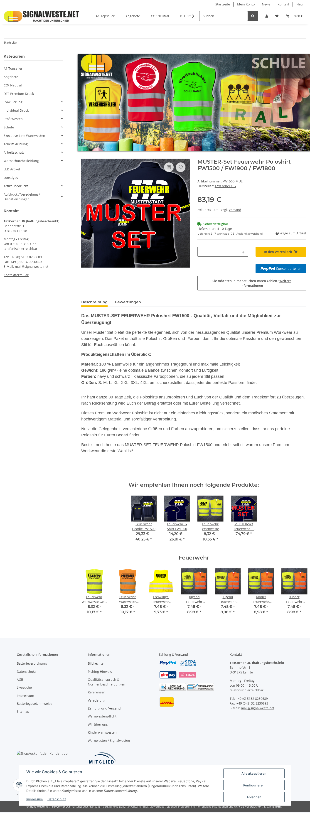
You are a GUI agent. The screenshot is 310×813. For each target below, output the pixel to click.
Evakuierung (13, 102)
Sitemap (23, 711)
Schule (9, 127)
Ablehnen (253, 797)
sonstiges (11, 177)
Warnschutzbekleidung (21, 161)
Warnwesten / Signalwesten (109, 740)
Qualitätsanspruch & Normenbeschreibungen (106, 681)
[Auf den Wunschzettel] (181, 167)
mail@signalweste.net (31, 266)
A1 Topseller (13, 68)
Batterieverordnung (32, 663)
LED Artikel (12, 169)
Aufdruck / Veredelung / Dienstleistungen (22, 196)
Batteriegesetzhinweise (34, 703)
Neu (299, 4)
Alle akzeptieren (253, 773)
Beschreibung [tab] (94, 302)
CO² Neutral (13, 85)
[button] (267, 16)
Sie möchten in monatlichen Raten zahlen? (251, 283)
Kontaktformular (16, 275)
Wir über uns (98, 724)
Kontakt (283, 4)
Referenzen (96, 692)
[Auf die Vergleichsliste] (169, 167)
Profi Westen (13, 119)
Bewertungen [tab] (128, 302)
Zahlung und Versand (104, 708)
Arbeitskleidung (16, 144)
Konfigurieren (254, 785)
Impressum (25, 695)
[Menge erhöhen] (243, 251)
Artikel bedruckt (16, 186)
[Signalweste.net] (41, 16)
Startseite (222, 4)
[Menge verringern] (203, 251)
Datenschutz (26, 671)
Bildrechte (95, 663)
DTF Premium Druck (19, 93)
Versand (235, 210)
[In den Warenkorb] (85, 156)
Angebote (11, 77)
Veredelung (96, 700)
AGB (20, 679)
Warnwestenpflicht (102, 716)
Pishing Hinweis (100, 671)
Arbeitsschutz (14, 152)
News (266, 4)
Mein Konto (246, 4)
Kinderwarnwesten (102, 732)
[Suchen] (253, 16)
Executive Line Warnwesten (24, 135)
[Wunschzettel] (277, 16)
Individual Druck (16, 110)
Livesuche (24, 687)
